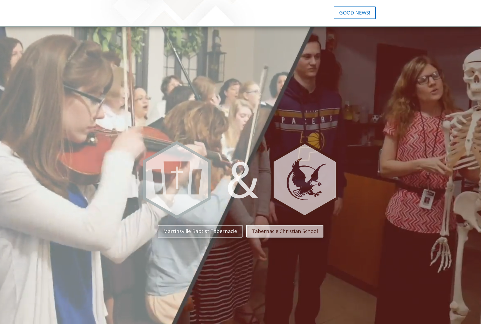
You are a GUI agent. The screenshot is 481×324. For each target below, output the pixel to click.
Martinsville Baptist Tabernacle (200, 231)
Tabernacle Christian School (285, 231)
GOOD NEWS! (354, 12)
